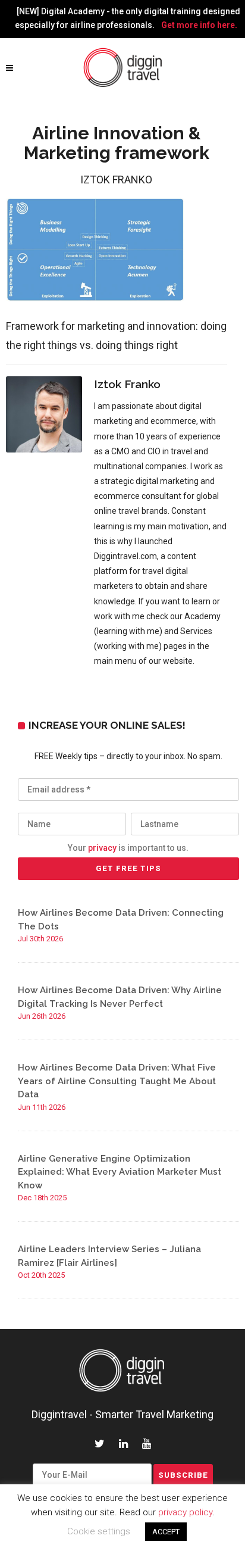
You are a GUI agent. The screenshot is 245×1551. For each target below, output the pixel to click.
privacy (102, 848)
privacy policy (185, 1512)
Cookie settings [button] (98, 1531)
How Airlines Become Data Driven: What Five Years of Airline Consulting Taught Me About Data (117, 1081)
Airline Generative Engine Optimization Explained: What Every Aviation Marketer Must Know (119, 1172)
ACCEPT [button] (166, 1531)
